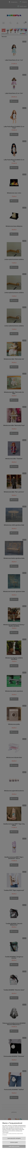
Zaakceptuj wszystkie (14, 1146)
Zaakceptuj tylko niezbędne (14, 1138)
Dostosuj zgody (14, 1142)
